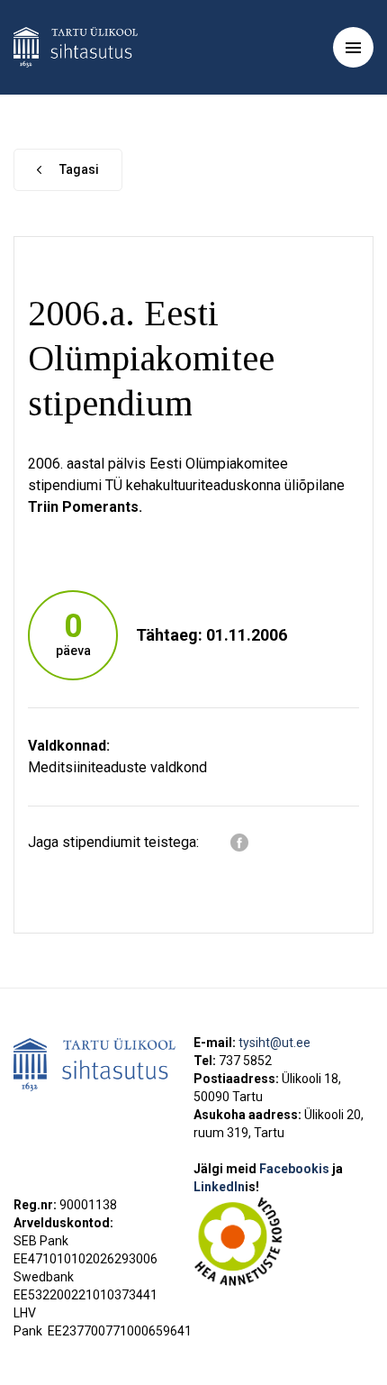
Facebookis (295, 1169)
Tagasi (79, 169)
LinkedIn (226, 1187)
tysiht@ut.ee (274, 1042)
